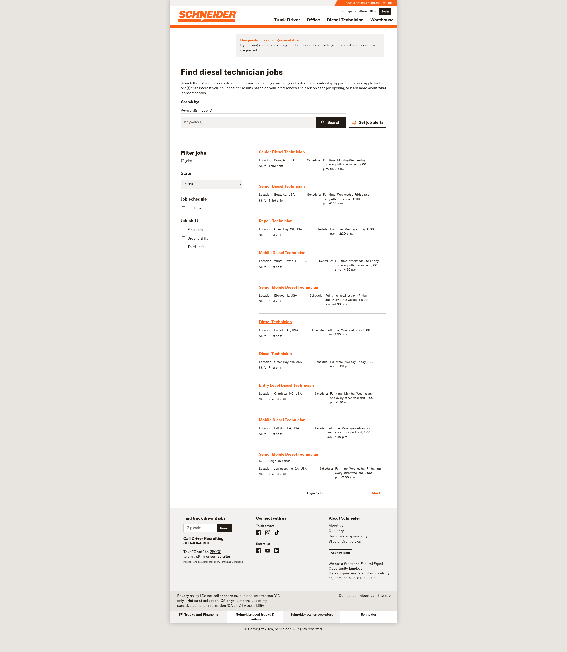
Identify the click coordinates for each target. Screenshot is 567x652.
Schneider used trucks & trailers (255, 616)
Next (376, 493)
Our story (336, 530)
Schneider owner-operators (311, 614)
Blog (373, 11)
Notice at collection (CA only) (210, 600)
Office (313, 19)
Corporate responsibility (348, 536)
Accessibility (254, 605)
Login (385, 11)
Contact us (347, 595)
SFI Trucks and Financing (198, 614)
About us (336, 525)
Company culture (354, 11)
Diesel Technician (345, 19)
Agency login (340, 553)
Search (333, 122)
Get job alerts (371, 122)
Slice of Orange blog (345, 541)
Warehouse (382, 19)
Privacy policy (188, 595)
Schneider (368, 614)
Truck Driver (287, 19)
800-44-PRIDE (197, 543)
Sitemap (384, 595)
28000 (215, 551)
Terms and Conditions (232, 562)
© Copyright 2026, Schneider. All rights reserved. (283, 629)
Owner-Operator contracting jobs (369, 3)
